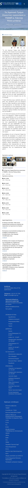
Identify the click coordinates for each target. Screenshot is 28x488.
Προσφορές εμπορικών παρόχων (14, 462)
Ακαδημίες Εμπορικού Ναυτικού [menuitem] (14, 379)
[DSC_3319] (4, 164)
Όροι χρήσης (9, 308)
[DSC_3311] (23, 159)
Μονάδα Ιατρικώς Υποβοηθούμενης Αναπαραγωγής (14, 430)
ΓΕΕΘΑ (7, 442)
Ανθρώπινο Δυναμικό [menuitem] (13, 319)
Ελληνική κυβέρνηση (11, 405)
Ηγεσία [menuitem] (10, 331)
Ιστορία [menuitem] (10, 323)
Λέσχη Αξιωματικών (11, 446)
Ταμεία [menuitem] (10, 326)
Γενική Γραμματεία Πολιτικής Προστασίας (13, 458)
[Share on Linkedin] (17, 47)
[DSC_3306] (4, 159)
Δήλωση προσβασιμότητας (12, 306)
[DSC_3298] (18, 159)
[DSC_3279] (14, 159)
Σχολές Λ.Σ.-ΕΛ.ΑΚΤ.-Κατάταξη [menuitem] (14, 348)
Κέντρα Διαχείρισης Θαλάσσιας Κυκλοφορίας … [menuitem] (15, 394)
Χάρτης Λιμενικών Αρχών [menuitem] (15, 390)
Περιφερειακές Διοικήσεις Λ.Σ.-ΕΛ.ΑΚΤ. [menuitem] (15, 340)
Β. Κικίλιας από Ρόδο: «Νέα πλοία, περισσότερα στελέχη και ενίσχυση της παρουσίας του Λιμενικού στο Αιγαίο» (12, 224)
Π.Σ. (7, 424)
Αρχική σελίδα (9, 24)
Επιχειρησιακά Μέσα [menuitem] (13, 321)
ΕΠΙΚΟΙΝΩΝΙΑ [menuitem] (9, 366)
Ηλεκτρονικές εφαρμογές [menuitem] (15, 354)
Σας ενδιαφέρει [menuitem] (12, 356)
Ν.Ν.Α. (7, 449)
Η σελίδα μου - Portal (11, 410)
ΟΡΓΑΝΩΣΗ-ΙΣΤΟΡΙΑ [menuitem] (11, 314)
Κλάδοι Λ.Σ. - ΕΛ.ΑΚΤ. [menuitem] (14, 337)
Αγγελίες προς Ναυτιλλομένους (14, 451)
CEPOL (7, 435)
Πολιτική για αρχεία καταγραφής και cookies (14, 303)
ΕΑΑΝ (7, 437)
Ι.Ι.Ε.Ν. (7, 420)
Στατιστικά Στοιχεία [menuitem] (13, 358)
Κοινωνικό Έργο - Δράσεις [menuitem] (15, 360)
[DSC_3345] (9, 164)
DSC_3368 (6, 212)
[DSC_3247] (9, 159)
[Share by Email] (21, 47)
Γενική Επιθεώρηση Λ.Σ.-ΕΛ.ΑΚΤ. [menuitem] (14, 334)
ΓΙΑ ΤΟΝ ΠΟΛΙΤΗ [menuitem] (10, 351)
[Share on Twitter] (11, 47)
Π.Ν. (7, 440)
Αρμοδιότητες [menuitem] (12, 317)
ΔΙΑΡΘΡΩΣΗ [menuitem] (9, 328)
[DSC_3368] (14, 164)
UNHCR (7, 433)
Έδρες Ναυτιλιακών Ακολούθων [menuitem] (13, 382)
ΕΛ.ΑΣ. (7, 427)
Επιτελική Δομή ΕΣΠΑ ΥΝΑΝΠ (13, 412)
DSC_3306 (6, 178)
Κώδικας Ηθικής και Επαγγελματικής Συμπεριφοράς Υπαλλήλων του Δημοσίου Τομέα (14, 416)
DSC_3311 (5, 198)
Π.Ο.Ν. (7, 422)
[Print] (24, 47)
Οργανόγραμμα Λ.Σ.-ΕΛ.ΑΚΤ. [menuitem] (13, 344)
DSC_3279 (6, 188)
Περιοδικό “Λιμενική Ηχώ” (12, 444)
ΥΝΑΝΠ (7, 408)
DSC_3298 (6, 193)
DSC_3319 (6, 203)
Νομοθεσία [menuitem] (11, 363)
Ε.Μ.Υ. (7, 453)
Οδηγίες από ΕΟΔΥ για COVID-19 (14, 455)
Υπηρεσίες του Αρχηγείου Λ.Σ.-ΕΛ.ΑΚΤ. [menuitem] (15, 369)
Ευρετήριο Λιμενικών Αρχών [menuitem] (13, 386)
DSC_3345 (6, 208)
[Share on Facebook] (14, 47)
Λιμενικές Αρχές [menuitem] (12, 376)
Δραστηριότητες (18, 24)
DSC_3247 (6, 183)
